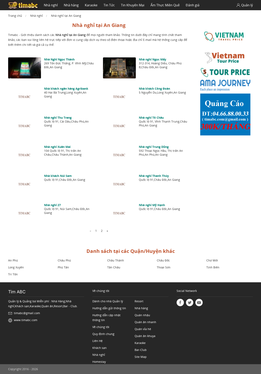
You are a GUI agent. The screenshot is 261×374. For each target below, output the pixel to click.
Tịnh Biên (212, 267)
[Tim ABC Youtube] (199, 302)
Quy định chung (103, 334)
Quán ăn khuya (145, 336)
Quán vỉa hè (143, 329)
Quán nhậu (142, 315)
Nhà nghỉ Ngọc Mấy (152, 59)
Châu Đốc (163, 260)
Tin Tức (109, 5)
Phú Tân (63, 267)
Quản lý (247, 5)
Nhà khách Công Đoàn (154, 88)
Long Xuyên (16, 267)
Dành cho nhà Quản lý (107, 301)
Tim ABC (16, 291)
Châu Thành (115, 260)
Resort (139, 301)
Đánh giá (192, 5)
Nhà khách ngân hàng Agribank (66, 88)
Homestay (99, 362)
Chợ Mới (212, 260)
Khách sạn (99, 348)
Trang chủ (15, 16)
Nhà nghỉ (51, 5)
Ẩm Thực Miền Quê (165, 5)
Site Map (141, 357)
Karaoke (91, 5)
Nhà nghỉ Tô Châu (151, 117)
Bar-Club (141, 350)
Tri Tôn (13, 274)
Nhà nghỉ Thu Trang (58, 117)
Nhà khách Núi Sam (58, 176)
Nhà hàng (71, 5)
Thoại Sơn (163, 267)
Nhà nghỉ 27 (52, 205)
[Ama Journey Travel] (225, 86)
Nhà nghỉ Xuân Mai (57, 147)
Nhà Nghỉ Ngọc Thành (59, 59)
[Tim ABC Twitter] (189, 302)
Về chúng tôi (100, 327)
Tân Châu (113, 267)
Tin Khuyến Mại (132, 5)
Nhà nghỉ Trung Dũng (154, 147)
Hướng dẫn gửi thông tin (109, 308)
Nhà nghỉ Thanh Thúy (154, 176)
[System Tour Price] (225, 73)
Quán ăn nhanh (145, 322)
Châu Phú (64, 260)
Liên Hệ (97, 341)
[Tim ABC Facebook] (180, 302)
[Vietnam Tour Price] (225, 58)
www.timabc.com (25, 320)
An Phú (13, 260)
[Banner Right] (225, 115)
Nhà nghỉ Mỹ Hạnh (152, 205)
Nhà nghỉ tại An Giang (66, 16)
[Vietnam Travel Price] (225, 36)
